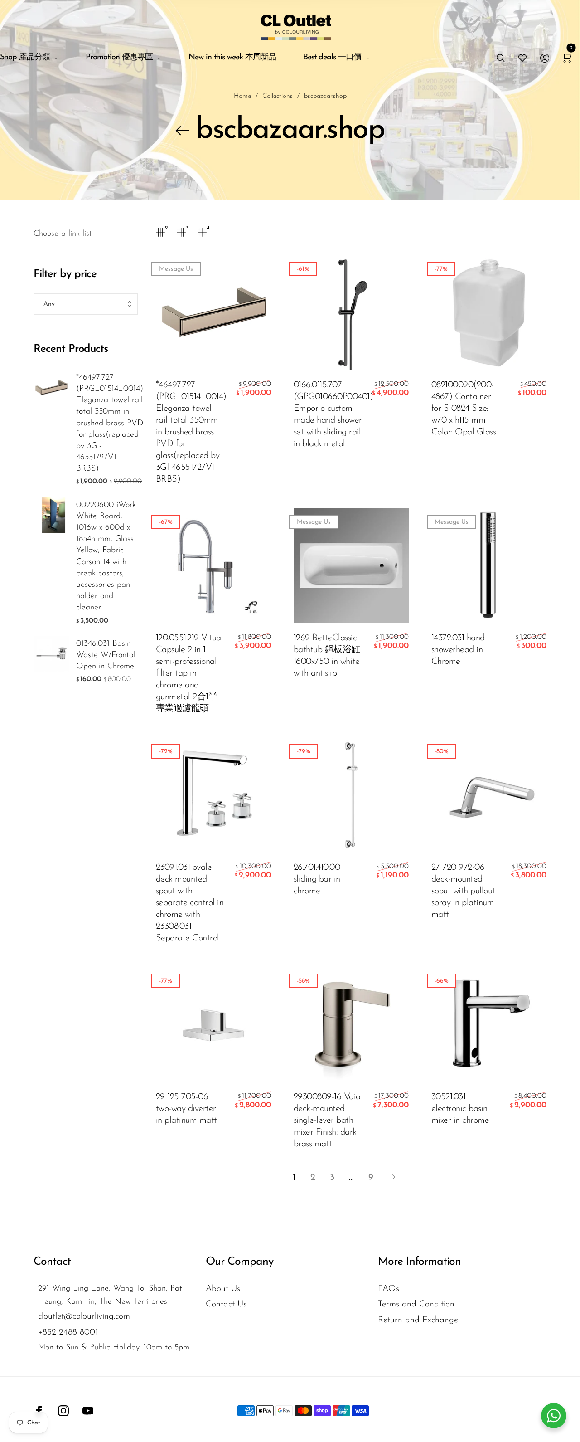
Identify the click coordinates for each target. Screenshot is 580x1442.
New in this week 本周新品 (232, 58)
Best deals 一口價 (332, 58)
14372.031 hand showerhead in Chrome (458, 649)
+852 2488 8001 (68, 1332)
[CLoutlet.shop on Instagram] (63, 1410)
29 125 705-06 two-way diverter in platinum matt (186, 1108)
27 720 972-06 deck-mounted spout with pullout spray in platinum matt (463, 891)
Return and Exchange (418, 1320)
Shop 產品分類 (25, 58)
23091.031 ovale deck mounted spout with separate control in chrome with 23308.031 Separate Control (190, 903)
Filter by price (65, 274)
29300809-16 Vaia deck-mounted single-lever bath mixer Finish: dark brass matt (327, 1120)
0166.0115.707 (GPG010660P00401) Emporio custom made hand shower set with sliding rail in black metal (328, 414)
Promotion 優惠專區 (119, 58)
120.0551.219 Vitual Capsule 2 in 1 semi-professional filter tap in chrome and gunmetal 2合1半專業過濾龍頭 (189, 673)
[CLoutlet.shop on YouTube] (87, 1410)
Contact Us (226, 1304)
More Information (419, 1261)
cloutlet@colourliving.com (84, 1316)
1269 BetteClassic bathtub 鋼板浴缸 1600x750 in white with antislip (327, 655)
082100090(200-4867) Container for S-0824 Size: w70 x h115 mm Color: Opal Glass (463, 408)
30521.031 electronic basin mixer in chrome (460, 1108)
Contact (52, 1261)
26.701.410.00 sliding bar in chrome (317, 879)
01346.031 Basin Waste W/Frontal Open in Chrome (105, 655)
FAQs (388, 1289)
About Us (223, 1289)
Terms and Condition (416, 1304)
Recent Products (71, 349)
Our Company (239, 1261)
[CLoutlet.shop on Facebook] (39, 1410)
